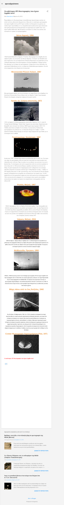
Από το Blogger (32, 498)
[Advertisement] (58, 31)
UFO (6, 364)
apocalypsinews (11, 4)
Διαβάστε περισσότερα (41, 450)
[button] (47, 11)
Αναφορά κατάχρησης (32, 501)
